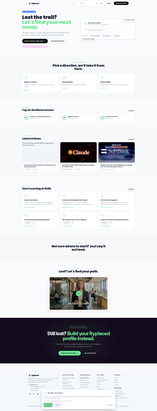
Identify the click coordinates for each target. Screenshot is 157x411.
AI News (116, 380)
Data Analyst (107, 35)
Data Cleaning (83, 387)
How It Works (100, 378)
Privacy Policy (110, 405)
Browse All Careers (57, 41)
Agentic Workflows (68, 386)
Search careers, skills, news (34, 41)
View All (131, 111)
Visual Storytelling (85, 382)
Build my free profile (68, 353)
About (116, 378)
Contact (116, 385)
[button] (78, 293)
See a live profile (90, 353)
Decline (58, 405)
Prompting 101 (83, 385)
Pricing (99, 384)
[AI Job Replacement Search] (73, 3)
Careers (116, 382)
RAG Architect (83, 380)
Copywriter (117, 35)
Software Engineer (95, 35)
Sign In (109, 3)
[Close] (112, 392)
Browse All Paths (84, 378)
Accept (48, 405)
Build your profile (121, 3)
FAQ (98, 386)
